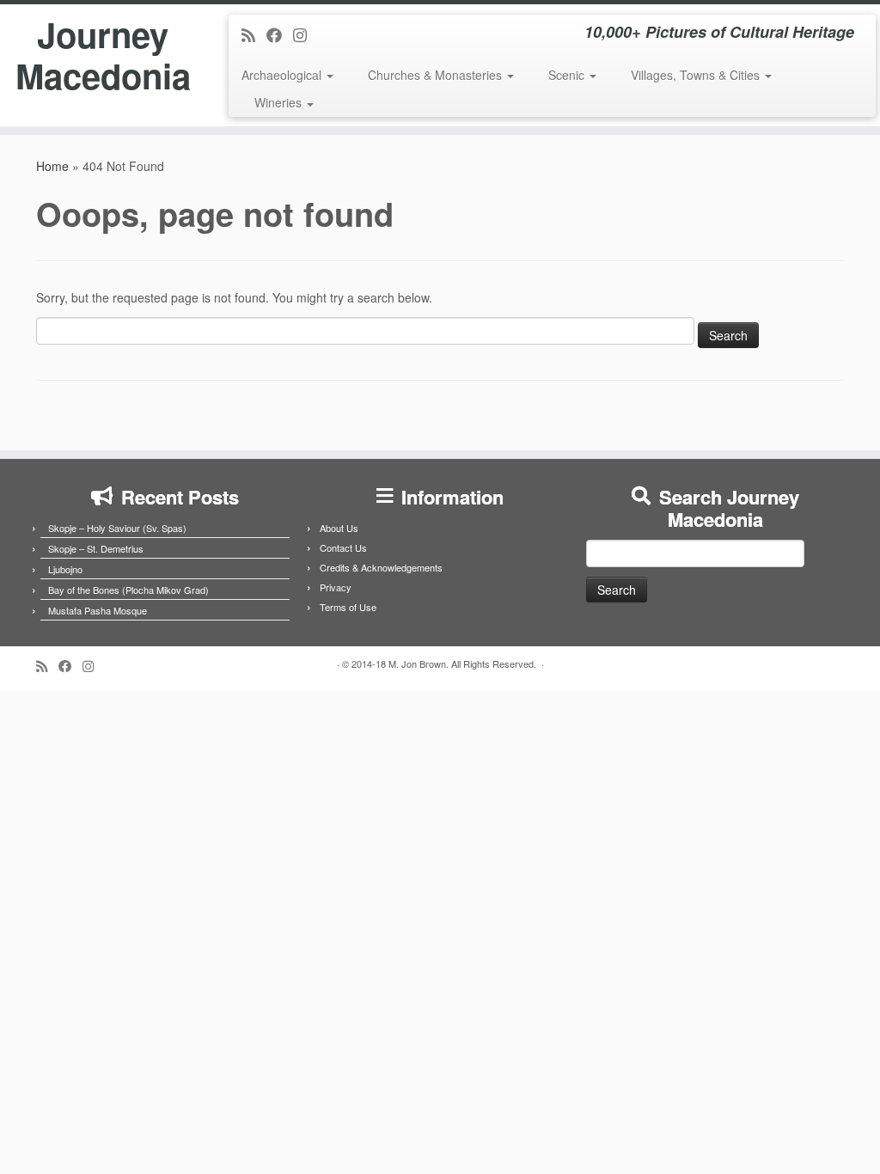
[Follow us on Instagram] (305, 34)
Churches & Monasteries (436, 74)
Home (52, 165)
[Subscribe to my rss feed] (253, 34)
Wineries (279, 102)
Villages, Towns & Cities (697, 74)
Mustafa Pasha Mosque (97, 610)
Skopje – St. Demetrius (96, 548)
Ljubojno (65, 569)
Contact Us (343, 547)
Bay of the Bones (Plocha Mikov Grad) (128, 589)
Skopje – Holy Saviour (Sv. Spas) (117, 528)
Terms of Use (348, 607)
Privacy (335, 587)
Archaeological (283, 74)
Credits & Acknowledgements (381, 567)
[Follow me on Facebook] (279, 34)
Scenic (568, 74)
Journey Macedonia (103, 55)
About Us (339, 528)
